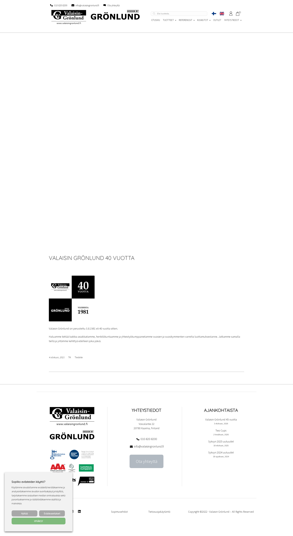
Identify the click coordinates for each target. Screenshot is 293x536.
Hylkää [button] (24, 513)
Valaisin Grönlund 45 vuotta (221, 419)
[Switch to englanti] (222, 13)
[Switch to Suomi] (214, 13)
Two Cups (220, 430)
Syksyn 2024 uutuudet (221, 452)
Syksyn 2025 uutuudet (221, 441)
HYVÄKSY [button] (38, 521)
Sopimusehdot (119, 511)
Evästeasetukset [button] (52, 513)
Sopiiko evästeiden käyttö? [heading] (28, 481)
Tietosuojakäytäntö (159, 511)
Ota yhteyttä (113, 5)
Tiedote (79, 357)
